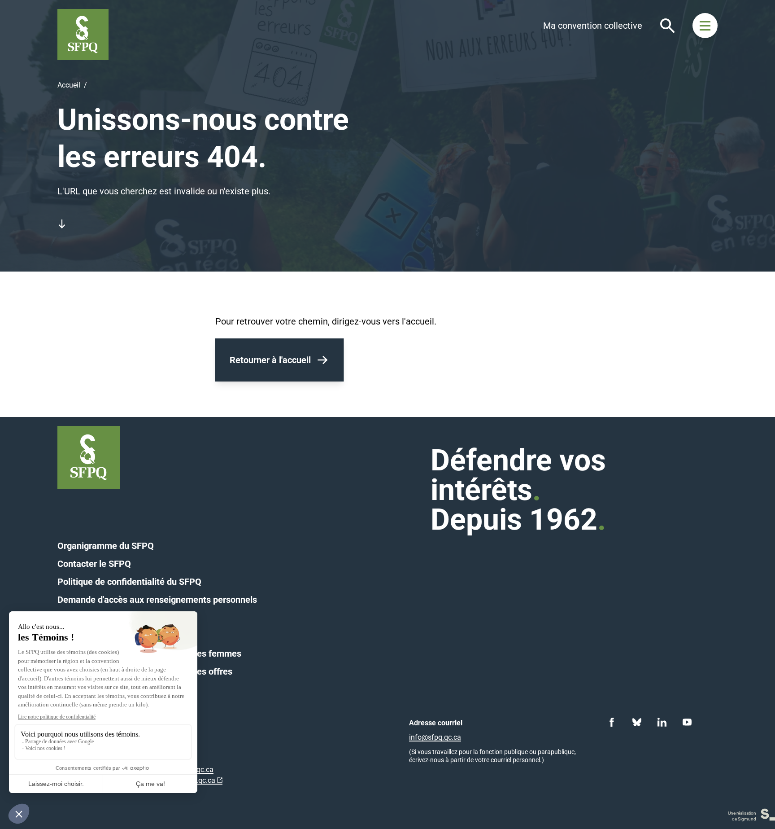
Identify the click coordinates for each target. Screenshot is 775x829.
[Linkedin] (662, 722)
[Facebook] (612, 722)
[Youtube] (687, 722)
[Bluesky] (637, 722)
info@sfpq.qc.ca (435, 737)
